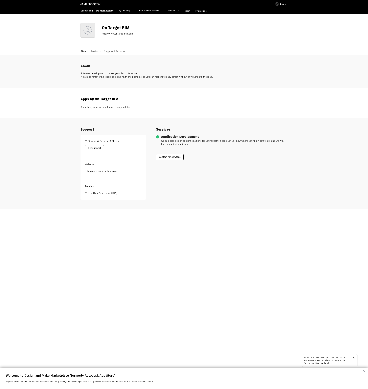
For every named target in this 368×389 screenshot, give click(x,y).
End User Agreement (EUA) (102, 193)
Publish (171, 10)
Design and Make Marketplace (97, 10)
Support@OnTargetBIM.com (103, 141)
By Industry (124, 10)
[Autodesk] (90, 4)
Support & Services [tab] (114, 51)
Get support (94, 148)
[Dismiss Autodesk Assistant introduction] (353, 357)
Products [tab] (96, 51)
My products (201, 10)
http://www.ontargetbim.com (117, 34)
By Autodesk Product (149, 10)
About (187, 10)
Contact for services (170, 157)
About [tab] (84, 51)
